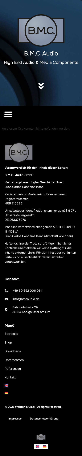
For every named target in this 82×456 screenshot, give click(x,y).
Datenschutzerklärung (44, 418)
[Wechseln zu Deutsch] (44, 446)
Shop (8, 342)
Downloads (13, 351)
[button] (8, 114)
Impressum (15, 418)
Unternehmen (14, 360)
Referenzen (13, 369)
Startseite (11, 334)
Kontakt (10, 377)
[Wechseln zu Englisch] (41, 385)
